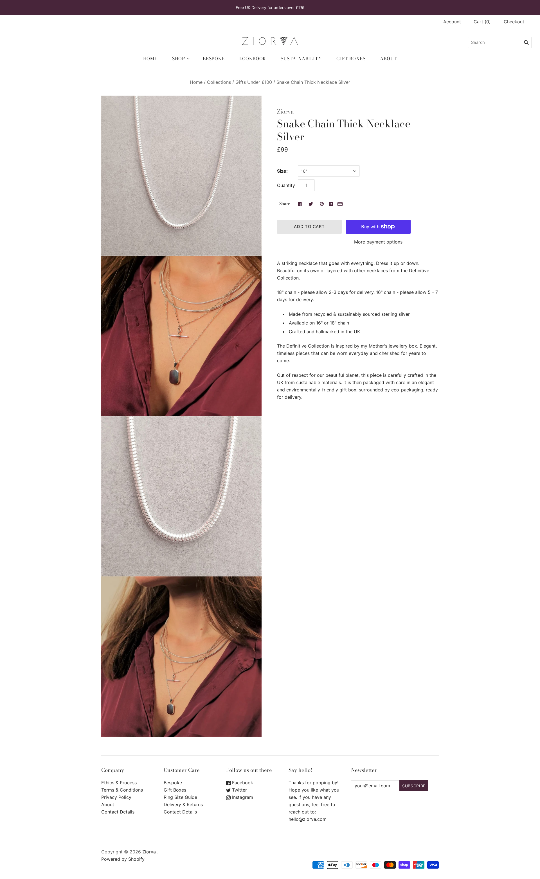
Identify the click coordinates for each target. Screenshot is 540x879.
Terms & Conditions (122, 790)
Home (150, 58)
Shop (178, 58)
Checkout (514, 21)
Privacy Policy (116, 797)
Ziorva (285, 111)
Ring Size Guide (180, 797)
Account (452, 21)
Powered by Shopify (123, 859)
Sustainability (301, 58)
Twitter (239, 790)
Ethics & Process (119, 782)
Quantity (286, 185)
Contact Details (117, 812)
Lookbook (252, 58)
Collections (219, 82)
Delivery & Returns (183, 804)
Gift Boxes (350, 58)
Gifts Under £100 (253, 82)
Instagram (242, 797)
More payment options (378, 242)
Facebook (242, 782)
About (388, 58)
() (482, 21)
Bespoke (214, 58)
